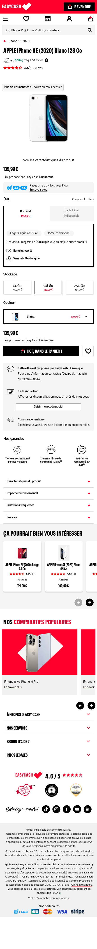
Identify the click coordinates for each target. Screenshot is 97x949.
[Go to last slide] (80, 705)
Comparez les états (83, 199)
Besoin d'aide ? (18, 740)
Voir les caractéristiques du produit (48, 160)
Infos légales (17, 754)
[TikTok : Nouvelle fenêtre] (46, 809)
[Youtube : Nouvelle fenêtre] (77, 809)
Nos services (17, 727)
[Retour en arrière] (5, 40)
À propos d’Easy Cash (23, 713)
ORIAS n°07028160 (81, 885)
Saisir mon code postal (48, 406)
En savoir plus (38, 190)
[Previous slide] (78, 602)
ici (60, 893)
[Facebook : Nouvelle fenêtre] (67, 809)
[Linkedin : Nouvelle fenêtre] (87, 809)
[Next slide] (90, 602)
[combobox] (48, 30)
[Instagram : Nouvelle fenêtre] (56, 809)
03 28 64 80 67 (31, 379)
